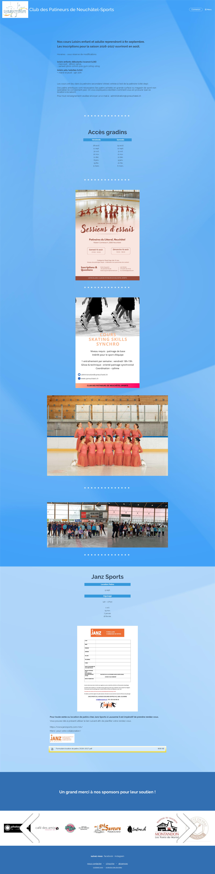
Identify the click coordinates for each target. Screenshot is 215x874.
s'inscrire (110, 863)
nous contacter (94, 863)
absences (123, 863)
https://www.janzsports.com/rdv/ (66, 727)
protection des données (114, 867)
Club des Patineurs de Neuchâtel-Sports (71, 9)
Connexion (195, 9)
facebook (108, 856)
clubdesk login (98, 867)
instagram (119, 856)
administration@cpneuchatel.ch (126, 96)
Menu (209, 10)
